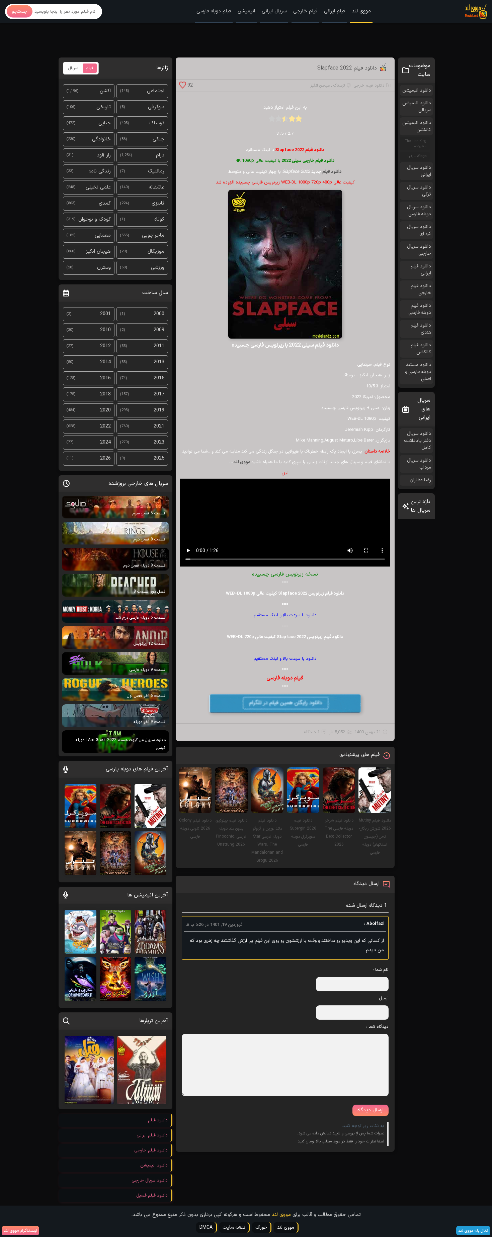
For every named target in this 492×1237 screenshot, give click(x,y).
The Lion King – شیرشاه (415, 144)
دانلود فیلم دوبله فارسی (419, 309)
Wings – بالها (416, 156)
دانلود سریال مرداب (419, 464)
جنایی (104, 123)
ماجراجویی (153, 235)
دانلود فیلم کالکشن (421, 349)
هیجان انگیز (320, 86)
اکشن (105, 91)
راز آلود (104, 155)
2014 (105, 362)
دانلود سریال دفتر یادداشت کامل (417, 440)
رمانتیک (156, 171)
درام (160, 155)
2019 (159, 410)
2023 (159, 442)
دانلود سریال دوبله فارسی (419, 211)
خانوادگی (101, 139)
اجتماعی (155, 91)
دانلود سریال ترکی (419, 191)
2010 (105, 330)
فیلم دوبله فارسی (213, 11)
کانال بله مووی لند (473, 1231)
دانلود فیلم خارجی (369, 86)
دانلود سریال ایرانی (419, 171)
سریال (73, 68)
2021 (159, 426)
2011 (159, 346)
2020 (105, 410)
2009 (159, 330)
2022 (105, 426)
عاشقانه (156, 187)
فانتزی (158, 203)
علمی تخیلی (98, 187)
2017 (159, 394)
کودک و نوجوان (94, 219)
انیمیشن (246, 11)
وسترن (104, 267)
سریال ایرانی (274, 11)
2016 (105, 378)
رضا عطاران (420, 480)
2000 (159, 314)
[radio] (298, 121)
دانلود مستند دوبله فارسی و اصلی (418, 371)
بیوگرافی (156, 107)
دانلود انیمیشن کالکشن (416, 126)
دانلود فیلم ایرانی (421, 270)
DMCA (206, 1227)
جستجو (19, 11)
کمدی (105, 203)
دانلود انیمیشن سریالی (416, 107)
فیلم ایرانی (334, 11)
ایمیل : (382, 998)
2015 (159, 378)
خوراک (261, 1227)
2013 (159, 362)
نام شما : (380, 970)
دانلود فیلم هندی (421, 329)
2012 (105, 346)
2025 (159, 458)
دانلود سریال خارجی (419, 250)
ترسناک (339, 86)
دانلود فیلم (332, 171)
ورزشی (157, 267)
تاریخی (103, 107)
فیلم (89, 68)
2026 (105, 458)
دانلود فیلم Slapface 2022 (347, 68)
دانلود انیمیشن (416, 90)
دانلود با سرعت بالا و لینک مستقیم (285, 615)
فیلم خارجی (305, 11)
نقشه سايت (234, 1227)
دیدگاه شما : (377, 1026)
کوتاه (159, 219)
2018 (105, 394)
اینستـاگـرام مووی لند (20, 1231)
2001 (105, 314)
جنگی (158, 139)
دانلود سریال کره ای (419, 230)
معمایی (103, 235)
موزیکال (156, 251)
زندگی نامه (99, 171)
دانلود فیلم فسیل (152, 1195)
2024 (105, 442)
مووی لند (361, 11)
